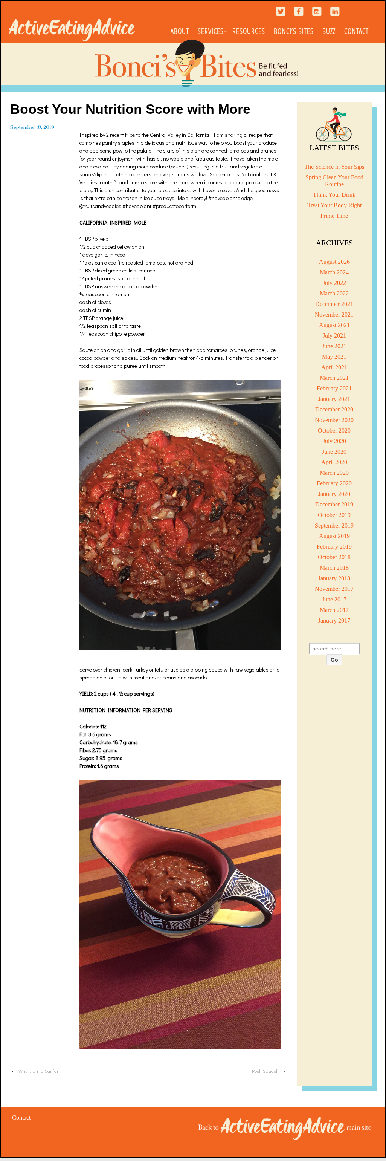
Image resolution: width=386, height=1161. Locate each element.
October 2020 (334, 430)
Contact (356, 31)
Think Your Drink (334, 194)
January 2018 (334, 578)
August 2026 (334, 262)
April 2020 (334, 462)
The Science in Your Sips (334, 167)
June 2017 (334, 599)
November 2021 (334, 314)
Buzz (329, 31)
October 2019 (334, 515)
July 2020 (334, 441)
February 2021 (334, 388)
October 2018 (334, 557)
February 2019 (334, 546)
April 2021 (334, 367)
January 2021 (334, 399)
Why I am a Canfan (39, 1071)
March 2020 (334, 473)
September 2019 (334, 525)
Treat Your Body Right (334, 205)
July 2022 (334, 283)
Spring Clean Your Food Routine (334, 180)
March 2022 (334, 293)
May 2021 (334, 356)
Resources (248, 31)
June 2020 (334, 451)
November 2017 (334, 589)
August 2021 (334, 325)
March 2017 (334, 610)
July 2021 (334, 335)
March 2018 (334, 567)
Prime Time (334, 216)
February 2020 (334, 483)
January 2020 (334, 494)
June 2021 (334, 346)
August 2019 (334, 536)
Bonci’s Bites (294, 31)
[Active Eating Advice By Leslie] (285, 1127)
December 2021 (334, 304)
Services (211, 31)
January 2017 (334, 620)
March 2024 (334, 272)
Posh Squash (265, 1071)
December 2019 (334, 504)
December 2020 (334, 409)
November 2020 (334, 420)
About (180, 31)
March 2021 (334, 378)
